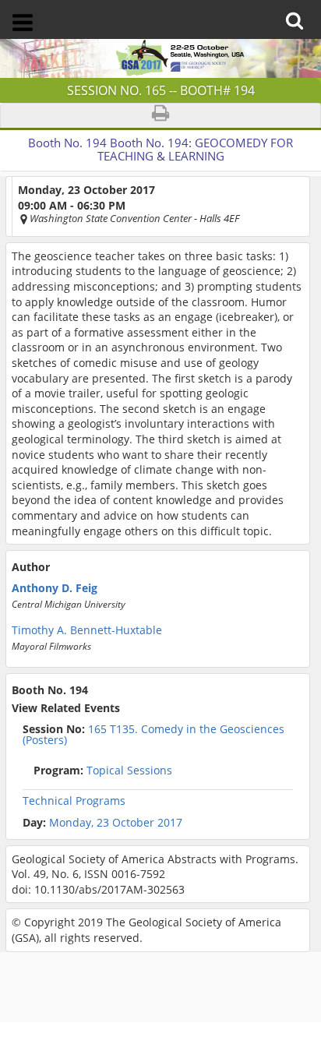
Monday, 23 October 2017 (115, 822)
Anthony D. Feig (54, 588)
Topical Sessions (103, 770)
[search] (298, 9)
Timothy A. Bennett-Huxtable (87, 630)
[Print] (160, 116)
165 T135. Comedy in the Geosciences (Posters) (153, 735)
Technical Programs (74, 800)
